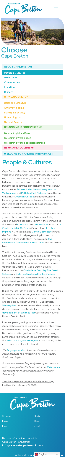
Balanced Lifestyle (15, 103)
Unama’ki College (24, 196)
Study (37, 416)
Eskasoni (22, 189)
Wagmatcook (49, 189)
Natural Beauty (13, 122)
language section (16, 350)
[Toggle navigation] (56, 9)
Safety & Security (14, 112)
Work (36, 421)
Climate (8, 92)
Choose (6, 416)
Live (4, 426)
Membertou (34, 189)
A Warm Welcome (14, 107)
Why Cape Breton (16, 97)
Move (5, 421)
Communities (12, 82)
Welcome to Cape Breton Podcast (28, 153)
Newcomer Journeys (19, 147)
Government (12, 77)
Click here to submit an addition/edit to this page (28, 381)
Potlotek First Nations (33, 193)
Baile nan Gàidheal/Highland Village (35, 274)
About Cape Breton (18, 66)
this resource (53, 367)
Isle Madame (41, 224)
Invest (37, 426)
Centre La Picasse (42, 231)
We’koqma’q (9, 193)
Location (9, 87)
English (42, 454)
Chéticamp (23, 224)
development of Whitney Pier (18, 312)
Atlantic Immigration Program (22, 340)
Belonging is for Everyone (23, 127)
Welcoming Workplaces (17, 138)
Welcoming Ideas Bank (17, 133)
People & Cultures (14, 72)
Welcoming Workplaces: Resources (24, 142)
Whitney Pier (9, 305)
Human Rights (12, 117)
